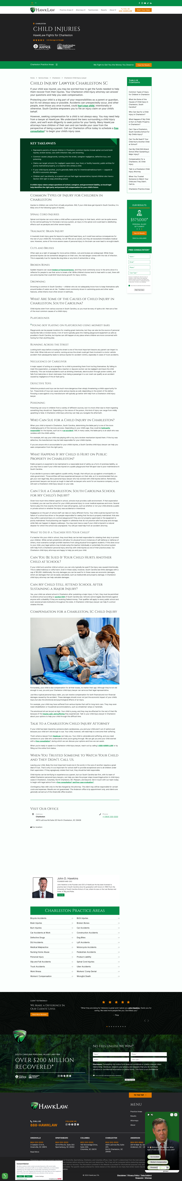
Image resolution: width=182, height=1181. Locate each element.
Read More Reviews (39, 1014)
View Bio (60, 895)
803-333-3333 (86, 1142)
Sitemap (148, 1178)
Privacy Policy (134, 1175)
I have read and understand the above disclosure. (139, 285)
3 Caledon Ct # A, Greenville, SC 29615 (38, 1146)
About (132, 1125)
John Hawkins (134, 1008)
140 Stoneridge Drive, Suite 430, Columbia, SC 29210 (89, 1147)
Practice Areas (136, 1111)
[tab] (109, 1026)
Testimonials (93, 10)
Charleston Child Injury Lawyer (75, 78)
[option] (35, 3)
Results (104, 10)
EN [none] (32, 3)
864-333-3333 (36, 1142)
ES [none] (35, 3)
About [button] (112, 10)
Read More (34, 1152)
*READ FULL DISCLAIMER (139, 238)
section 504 (60, 597)
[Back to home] (42, 10)
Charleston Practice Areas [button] (42, 64)
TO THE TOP (139, 1095)
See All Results (139, 233)
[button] (145, 1020)
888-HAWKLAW (43, 1125)
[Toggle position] (171, 1114)
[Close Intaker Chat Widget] (175, 1114)
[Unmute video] (148, 1114)
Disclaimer (121, 1175)
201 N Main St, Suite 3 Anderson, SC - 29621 (139, 1146)
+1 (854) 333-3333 (110, 817)
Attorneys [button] (80, 10)
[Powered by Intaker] (166, 1171)
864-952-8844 (136, 1142)
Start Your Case (143, 10)
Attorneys (134, 1120)
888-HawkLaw (125, 11)
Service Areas (43, 78)
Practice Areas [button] (66, 10)
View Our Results (144, 65)
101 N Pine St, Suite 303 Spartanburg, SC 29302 (64, 1146)
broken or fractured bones (63, 270)
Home (32, 78)
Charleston (41, 24)
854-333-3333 (111, 1142)
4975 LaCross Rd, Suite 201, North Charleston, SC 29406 (114, 1148)
